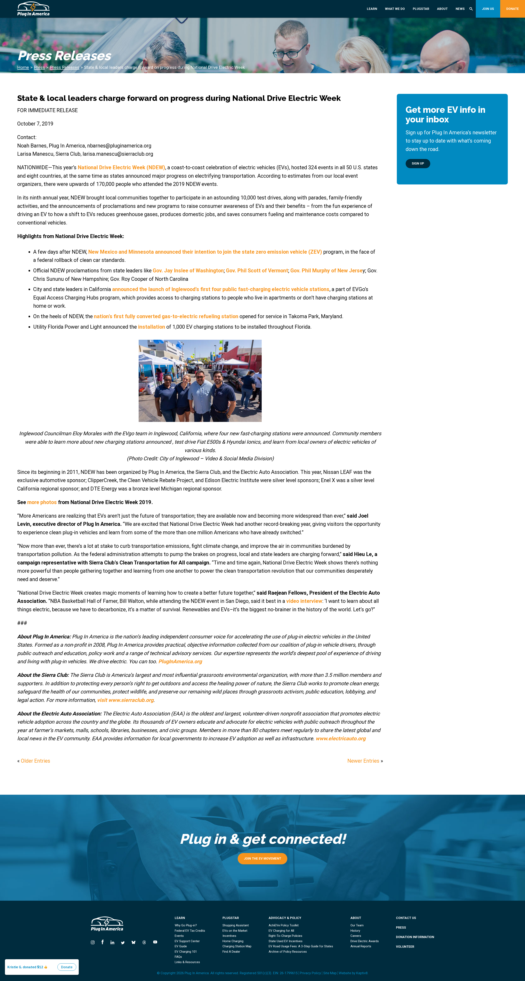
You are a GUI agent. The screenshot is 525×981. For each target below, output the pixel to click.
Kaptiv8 (362, 973)
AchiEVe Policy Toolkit (284, 925)
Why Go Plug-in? (186, 925)
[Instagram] (94, 941)
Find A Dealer (231, 951)
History (355, 930)
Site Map (330, 973)
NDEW (155, 167)
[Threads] (144, 941)
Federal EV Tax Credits (190, 930)
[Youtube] (154, 941)
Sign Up (418, 163)
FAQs (178, 956)
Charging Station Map (237, 946)
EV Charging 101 (186, 951)
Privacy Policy (310, 973)
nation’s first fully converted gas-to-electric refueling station (166, 316)
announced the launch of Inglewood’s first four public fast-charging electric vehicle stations (220, 289)
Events (179, 935)
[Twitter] (123, 941)
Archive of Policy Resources (288, 951)
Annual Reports (360, 946)
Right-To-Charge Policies (285, 935)
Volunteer (405, 946)
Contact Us (406, 918)
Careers (355, 935)
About (442, 9)
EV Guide (181, 946)
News (460, 9)
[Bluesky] (133, 941)
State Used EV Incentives (285, 941)
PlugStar (421, 9)
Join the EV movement (262, 858)
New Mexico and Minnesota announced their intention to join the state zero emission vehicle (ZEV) (205, 252)
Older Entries (35, 761)
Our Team (357, 925)
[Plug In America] (59, 8)
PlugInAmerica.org (180, 661)
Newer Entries (363, 761)
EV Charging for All (281, 930)
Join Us (488, 9)
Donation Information (415, 937)
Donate (512, 9)
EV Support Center (187, 941)
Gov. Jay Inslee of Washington (188, 270)
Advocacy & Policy (285, 918)
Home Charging (233, 941)
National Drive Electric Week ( (113, 167)
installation (151, 327)
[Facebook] (102, 941)
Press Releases (64, 67)
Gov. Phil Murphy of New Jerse (326, 270)
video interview (304, 601)
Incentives (229, 935)
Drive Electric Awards (364, 941)
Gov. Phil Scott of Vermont (257, 270)
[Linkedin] (112, 941)
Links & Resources (187, 962)
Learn (372, 9)
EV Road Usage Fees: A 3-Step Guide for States (301, 946)
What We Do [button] (395, 9)
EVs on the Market (235, 930)
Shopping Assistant (236, 925)
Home (23, 67)
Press (39, 67)
